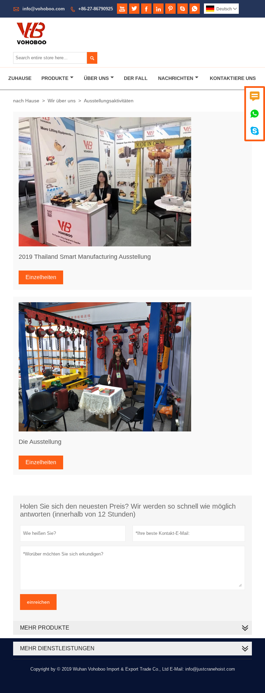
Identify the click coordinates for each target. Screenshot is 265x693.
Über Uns (96, 78)
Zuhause (19, 78)
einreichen (38, 602)
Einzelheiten (41, 277)
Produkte (54, 78)
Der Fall (136, 78)
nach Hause (26, 100)
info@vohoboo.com (43, 8)
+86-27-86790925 (95, 8)
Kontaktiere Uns (233, 78)
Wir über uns (62, 100)
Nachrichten (175, 78)
